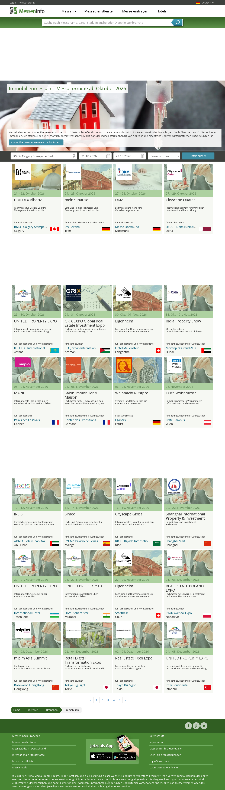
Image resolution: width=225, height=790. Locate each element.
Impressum (156, 742)
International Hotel (27, 613)
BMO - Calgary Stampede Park (34, 227)
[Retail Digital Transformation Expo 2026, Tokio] (87, 635)
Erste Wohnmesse (181, 393)
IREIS (18, 514)
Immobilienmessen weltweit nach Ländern (36, 142)
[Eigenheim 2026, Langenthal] (137, 298)
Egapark (120, 420)
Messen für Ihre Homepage (165, 748)
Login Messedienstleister (164, 767)
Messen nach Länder (24, 742)
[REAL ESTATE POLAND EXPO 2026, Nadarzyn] (188, 563)
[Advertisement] (112, 54)
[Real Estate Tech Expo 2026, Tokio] (137, 635)
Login (13, 2)
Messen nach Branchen (26, 736)
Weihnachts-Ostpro (131, 393)
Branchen (52, 710)
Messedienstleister (99, 11)
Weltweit (33, 710)
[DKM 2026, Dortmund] (137, 177)
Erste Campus (175, 420)
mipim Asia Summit (30, 658)
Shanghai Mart (175, 541)
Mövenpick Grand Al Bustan (184, 348)
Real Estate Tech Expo (134, 658)
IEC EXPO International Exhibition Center (41, 348)
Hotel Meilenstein (127, 348)
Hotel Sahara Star (76, 613)
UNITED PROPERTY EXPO (35, 321)
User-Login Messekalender (165, 754)
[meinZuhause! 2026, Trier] (87, 177)
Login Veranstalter (160, 761)
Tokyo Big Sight (75, 685)
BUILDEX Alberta (28, 200)
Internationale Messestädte (28, 754)
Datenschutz (156, 736)
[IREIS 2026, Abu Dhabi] (36, 491)
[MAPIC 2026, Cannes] (36, 370)
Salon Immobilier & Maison (81, 395)
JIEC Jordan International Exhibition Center (93, 348)
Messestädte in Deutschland (29, 748)
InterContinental (177, 685)
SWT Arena (72, 227)
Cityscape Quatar (180, 200)
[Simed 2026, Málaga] (87, 491)
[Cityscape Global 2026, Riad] (137, 491)
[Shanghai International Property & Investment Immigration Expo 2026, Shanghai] (188, 491)
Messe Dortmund (127, 227)
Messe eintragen (135, 11)
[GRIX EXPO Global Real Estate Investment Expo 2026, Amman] (87, 298)
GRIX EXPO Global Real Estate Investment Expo (85, 323)
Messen (68, 11)
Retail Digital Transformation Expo (83, 660)
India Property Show (183, 321)
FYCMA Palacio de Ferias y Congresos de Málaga (97, 541)
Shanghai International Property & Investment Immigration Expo (185, 516)
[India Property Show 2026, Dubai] (188, 298)
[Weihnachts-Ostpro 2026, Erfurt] (137, 370)
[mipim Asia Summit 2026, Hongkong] (36, 635)
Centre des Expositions (80, 420)
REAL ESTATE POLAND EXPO (185, 588)
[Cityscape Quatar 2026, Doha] (188, 177)
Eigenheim (124, 321)
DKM (119, 200)
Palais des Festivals (27, 420)
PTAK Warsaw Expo (179, 613)
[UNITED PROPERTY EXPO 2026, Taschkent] (36, 563)
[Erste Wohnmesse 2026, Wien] (188, 370)
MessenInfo (27, 10)
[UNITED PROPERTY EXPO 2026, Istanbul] (188, 635)
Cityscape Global (129, 514)
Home (16, 710)
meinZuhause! (77, 200)
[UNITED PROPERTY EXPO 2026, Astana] (36, 298)
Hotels (161, 11)
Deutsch (206, 2)
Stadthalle (122, 613)
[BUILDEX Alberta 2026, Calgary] (36, 177)
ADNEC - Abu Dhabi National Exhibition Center (45, 541)
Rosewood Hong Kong (29, 685)
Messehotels (19, 767)
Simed (70, 514)
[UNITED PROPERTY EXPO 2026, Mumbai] (87, 563)
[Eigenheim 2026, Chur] (137, 563)
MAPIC (19, 393)
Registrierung (27, 2)
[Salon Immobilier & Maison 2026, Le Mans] (87, 370)
